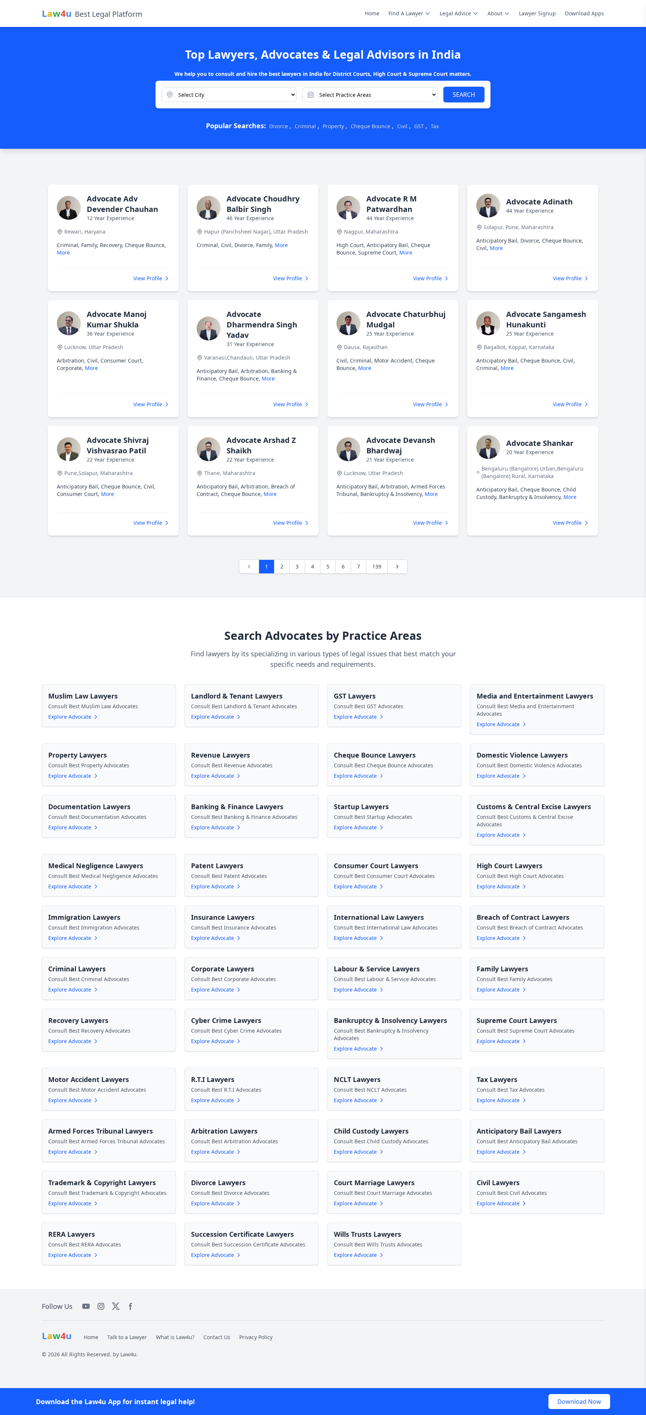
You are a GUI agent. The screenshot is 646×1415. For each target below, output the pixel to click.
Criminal (305, 126)
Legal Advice (455, 13)
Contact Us (216, 1337)
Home (372, 13)
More (63, 252)
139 (376, 566)
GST (419, 126)
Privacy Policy (256, 1337)
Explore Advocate (69, 716)
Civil (402, 126)
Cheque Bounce (370, 126)
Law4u (128, 1354)
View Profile (147, 278)
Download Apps (584, 13)
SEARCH (464, 94)
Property (333, 126)
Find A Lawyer (405, 13)
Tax (435, 126)
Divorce (278, 126)
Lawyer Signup (537, 13)
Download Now (579, 1401)
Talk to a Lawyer (127, 1337)
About (494, 13)
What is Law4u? (175, 1337)
